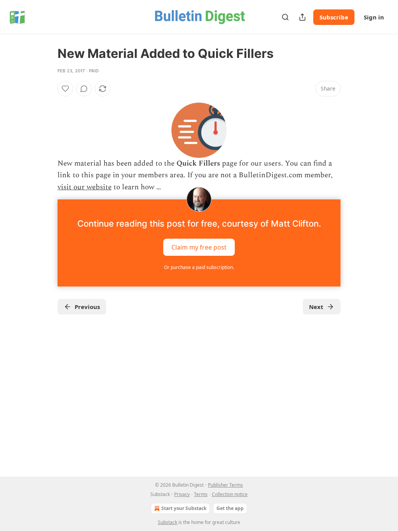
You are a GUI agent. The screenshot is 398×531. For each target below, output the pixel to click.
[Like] (65, 88)
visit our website (85, 187)
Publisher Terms (225, 485)
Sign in (374, 17)
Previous (87, 307)
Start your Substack (183, 508)
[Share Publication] (302, 17)
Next (316, 307)
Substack (167, 522)
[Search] (285, 17)
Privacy (182, 494)
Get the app (230, 508)
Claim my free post (199, 247)
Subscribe (333, 17)
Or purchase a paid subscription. (199, 267)
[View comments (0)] (84, 88)
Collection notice (230, 494)
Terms (201, 494)
